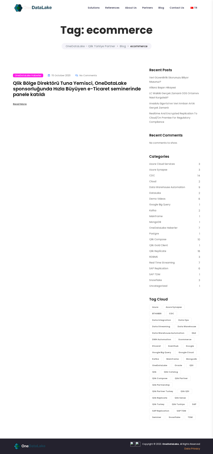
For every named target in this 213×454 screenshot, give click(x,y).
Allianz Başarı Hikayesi (162, 87)
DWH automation (161, 339)
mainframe (172, 358)
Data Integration (161, 320)
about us (131, 8)
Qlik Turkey (158, 404)
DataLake (155, 193)
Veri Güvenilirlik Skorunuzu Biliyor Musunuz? (169, 80)
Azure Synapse (158, 169)
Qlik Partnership (161, 384)
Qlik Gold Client (158, 245)
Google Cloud (186, 352)
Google (190, 346)
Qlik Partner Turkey (162, 391)
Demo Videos (157, 199)
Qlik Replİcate (157, 251)
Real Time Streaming (162, 262)
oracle (178, 365)
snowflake (174, 417)
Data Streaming (161, 326)
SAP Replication (158, 268)
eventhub (173, 346)
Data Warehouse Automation (167, 187)
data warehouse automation (168, 333)
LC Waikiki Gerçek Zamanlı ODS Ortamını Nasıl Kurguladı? (174, 95)
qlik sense (180, 397)
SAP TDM (154, 274)
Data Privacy (192, 448)
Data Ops (183, 320)
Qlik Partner (181, 378)
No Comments (88, 75)
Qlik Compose (157, 239)
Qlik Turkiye (178, 404)
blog (161, 8)
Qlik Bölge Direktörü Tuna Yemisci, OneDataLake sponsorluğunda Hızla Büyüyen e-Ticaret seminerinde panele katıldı (77, 89)
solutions (94, 8)
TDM (190, 417)
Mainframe (156, 216)
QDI (191, 365)
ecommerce (185, 339)
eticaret (156, 346)
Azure (155, 307)
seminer (156, 417)
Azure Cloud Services (162, 164)
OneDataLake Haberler (28, 75)
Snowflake (155, 280)
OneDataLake (159, 365)
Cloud (152, 181)
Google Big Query (159, 204)
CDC (152, 175)
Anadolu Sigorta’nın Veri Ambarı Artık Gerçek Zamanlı (172, 105)
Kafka (152, 210)
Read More (20, 104)
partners (147, 8)
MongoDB (155, 222)
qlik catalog (171, 371)
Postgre (154, 233)
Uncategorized (158, 286)
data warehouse (187, 326)
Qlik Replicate (159, 397)
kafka (155, 358)
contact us (177, 8)
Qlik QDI (185, 391)
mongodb (191, 358)
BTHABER (157, 313)
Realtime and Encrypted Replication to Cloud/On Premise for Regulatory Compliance (173, 118)
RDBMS (153, 257)
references (112, 8)
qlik (154, 371)
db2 (194, 333)
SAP (194, 404)
